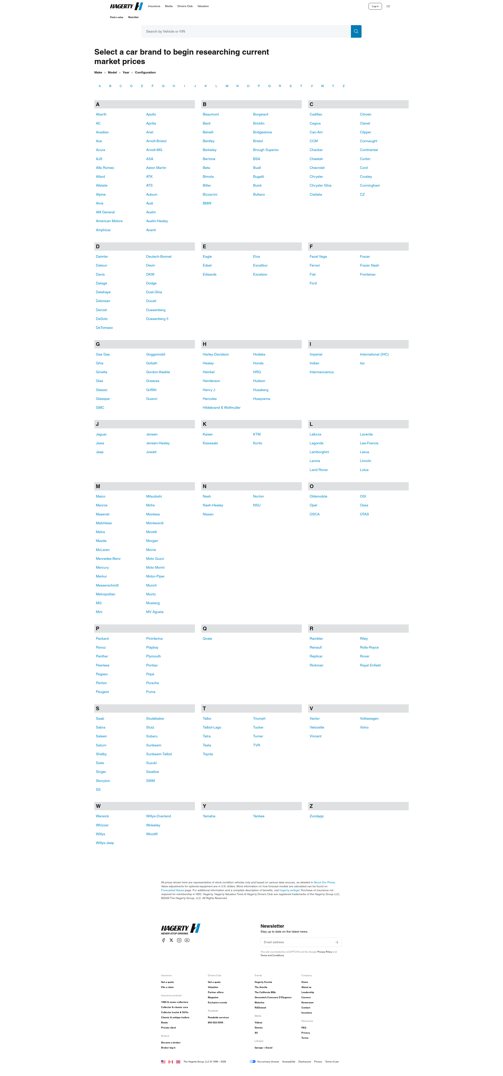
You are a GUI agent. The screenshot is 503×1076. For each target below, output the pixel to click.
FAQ (303, 1027)
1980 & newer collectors (174, 1002)
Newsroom (307, 1002)
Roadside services (218, 1017)
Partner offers (216, 992)
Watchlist (133, 17)
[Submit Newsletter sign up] (337, 942)
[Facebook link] (163, 940)
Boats (164, 1022)
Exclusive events (217, 1002)
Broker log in (168, 1047)
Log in (375, 6)
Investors (306, 1012)
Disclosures (304, 1061)
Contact (305, 1007)
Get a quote (167, 982)
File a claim (167, 987)
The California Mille (265, 992)
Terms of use (332, 1061)
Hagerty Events (263, 982)
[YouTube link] (187, 940)
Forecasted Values (172, 890)
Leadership (307, 992)
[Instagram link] (179, 940)
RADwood (260, 1007)
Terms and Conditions (272, 955)
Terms (304, 1038)
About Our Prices (324, 882)
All (256, 1032)
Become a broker (171, 1042)
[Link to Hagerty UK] (178, 1061)
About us (306, 987)
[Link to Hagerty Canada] (171, 1061)
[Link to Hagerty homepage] (180, 929)
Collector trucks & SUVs (174, 1012)
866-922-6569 (215, 1022)
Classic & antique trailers (175, 1017)
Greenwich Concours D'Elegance (273, 997)
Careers (306, 997)
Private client (168, 1027)
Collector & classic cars (174, 1007)
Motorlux (259, 1002)
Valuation (213, 987)
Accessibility (288, 1061)
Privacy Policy (324, 951)
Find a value (116, 17)
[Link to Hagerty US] (163, 1061)
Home (304, 982)
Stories (259, 1027)
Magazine (213, 997)
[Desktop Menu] (388, 6)
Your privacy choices (268, 1061)
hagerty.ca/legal (289, 890)
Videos (258, 1022)
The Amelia (261, 987)
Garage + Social (263, 1047)
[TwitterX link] (171, 940)
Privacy (305, 1032)
